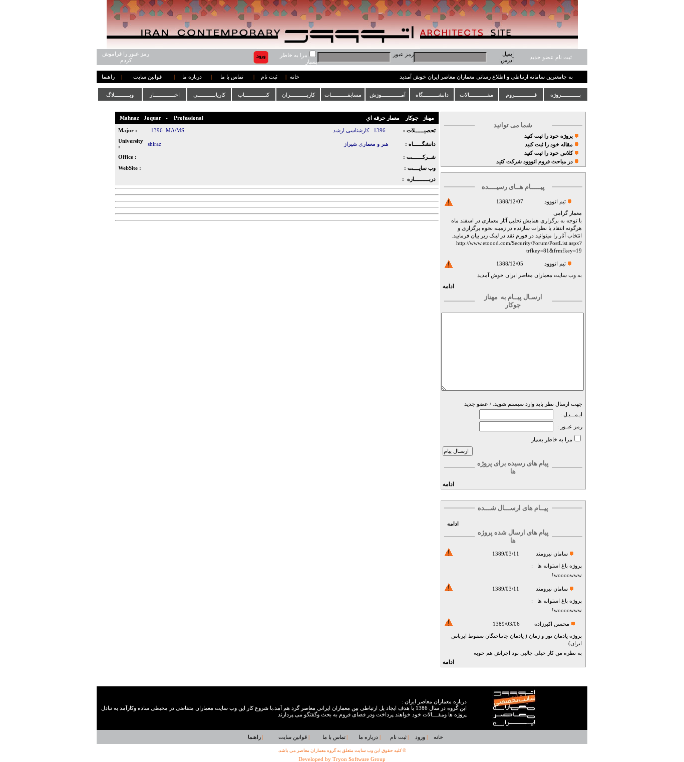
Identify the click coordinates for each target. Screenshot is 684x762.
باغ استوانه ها (552, 566)
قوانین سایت (147, 77)
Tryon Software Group (359, 759)
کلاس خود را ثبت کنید (548, 153)
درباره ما (192, 77)
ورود (420, 737)
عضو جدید (476, 404)
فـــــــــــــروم (521, 95)
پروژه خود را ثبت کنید (548, 136)
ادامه (448, 286)
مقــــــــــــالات (476, 95)
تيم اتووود (555, 201)
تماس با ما (231, 77)
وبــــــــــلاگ (120, 95)
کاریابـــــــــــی (209, 95)
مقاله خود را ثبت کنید (549, 144)
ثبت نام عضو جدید (551, 57)
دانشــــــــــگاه (432, 95)
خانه (294, 77)
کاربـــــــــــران (298, 95)
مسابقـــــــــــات (343, 95)
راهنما (108, 77)
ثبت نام (269, 77)
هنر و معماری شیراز (366, 144)
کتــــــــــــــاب (253, 95)
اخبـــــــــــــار (165, 95)
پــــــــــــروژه (565, 95)
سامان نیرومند (552, 554)
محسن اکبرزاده (551, 624)
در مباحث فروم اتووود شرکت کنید (534, 161)
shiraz (154, 144)
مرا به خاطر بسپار (551, 439)
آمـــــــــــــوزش (388, 95)
